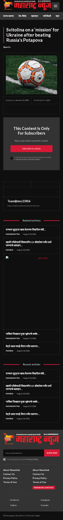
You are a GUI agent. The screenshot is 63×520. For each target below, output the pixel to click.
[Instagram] (36, 500)
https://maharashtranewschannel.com (23, 206)
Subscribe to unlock (31, 148)
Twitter (13, 505)
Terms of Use (21, 159)
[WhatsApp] (31, 109)
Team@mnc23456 (18, 201)
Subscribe (52, 453)
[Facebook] (9, 109)
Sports (6, 47)
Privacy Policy (34, 159)
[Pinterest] (24, 109)
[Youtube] (36, 505)
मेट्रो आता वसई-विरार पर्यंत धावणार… (23, 346)
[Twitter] (16, 109)
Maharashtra (13, 234)
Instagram (45, 500)
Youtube (44, 505)
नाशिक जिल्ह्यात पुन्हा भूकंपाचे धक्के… (22, 333)
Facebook (14, 500)
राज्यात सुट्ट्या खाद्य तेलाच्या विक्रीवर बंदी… (26, 229)
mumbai (9, 250)
